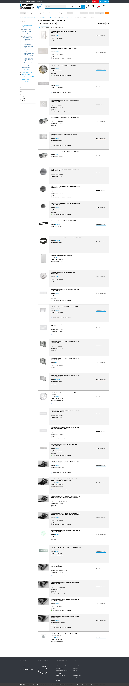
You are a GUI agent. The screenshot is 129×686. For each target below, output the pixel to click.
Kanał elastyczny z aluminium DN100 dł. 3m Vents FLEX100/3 (65, 117)
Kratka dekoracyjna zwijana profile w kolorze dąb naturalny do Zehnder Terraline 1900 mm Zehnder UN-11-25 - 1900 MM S (65, 514)
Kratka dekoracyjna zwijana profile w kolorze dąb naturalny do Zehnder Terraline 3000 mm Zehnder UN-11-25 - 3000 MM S (65, 496)
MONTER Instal (83, 13)
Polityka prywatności (60, 673)
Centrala (75, 677)
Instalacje (39, 13)
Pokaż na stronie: (101, 23)
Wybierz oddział (26, 666)
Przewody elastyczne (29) (28, 47)
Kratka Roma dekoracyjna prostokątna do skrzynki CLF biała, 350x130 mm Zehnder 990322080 (65, 428)
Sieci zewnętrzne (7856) (27, 72)
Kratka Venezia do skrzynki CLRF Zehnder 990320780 (63, 65)
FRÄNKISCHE (57, 224)
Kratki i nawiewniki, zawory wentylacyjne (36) (28, 59)
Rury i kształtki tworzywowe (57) (28, 43)
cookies (33, 684)
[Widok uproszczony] (51, 27)
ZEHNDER (57, 51)
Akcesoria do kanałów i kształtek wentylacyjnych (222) (29, 54)
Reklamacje (58, 677)
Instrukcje (58, 680)
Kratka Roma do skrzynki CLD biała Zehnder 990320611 (64, 48)
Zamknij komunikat (103, 684)
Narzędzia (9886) (25, 79)
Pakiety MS (69, 13)
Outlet (106, 13)
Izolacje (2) (25, 33)
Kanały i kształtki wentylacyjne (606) (27, 37)
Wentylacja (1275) (26, 31)
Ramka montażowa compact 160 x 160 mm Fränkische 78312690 (66, 238)
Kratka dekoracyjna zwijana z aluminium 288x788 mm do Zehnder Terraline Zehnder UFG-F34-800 (66, 462)
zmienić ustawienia (92, 684)
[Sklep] (31, 8)
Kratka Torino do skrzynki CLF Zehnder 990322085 (63, 83)
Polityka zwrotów (59, 668)
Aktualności (76, 665)
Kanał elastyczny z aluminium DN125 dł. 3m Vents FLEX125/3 (65, 151)
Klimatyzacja (55, 13)
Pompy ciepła (62, 13)
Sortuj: (39, 23)
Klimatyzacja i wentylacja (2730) (27, 26)
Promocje (75, 668)
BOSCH (56, 257)
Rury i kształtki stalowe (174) (29, 50)
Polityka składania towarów (62, 670)
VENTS (56, 35)
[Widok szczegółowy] (39, 27)
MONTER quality (99, 13)
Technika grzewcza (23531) (28, 76)
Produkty (23, 13)
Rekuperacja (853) (26, 67)
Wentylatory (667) (27, 65)
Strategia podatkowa (60, 675)
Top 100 (91, 13)
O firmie (75, 673)
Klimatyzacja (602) (26, 29)
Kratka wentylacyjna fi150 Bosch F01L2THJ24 (61, 255)
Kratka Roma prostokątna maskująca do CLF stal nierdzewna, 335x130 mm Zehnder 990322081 (65, 410)
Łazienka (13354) (25, 69)
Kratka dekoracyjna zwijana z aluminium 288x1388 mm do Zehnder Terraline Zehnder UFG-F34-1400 (64, 479)
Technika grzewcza (31, 13)
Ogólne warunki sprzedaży (61, 665)
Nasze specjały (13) (26, 81)
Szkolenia (75, 670)
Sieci (44, 13)
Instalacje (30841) (26, 74)
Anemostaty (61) (28, 62)
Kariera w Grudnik (77, 675)
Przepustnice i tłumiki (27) (29, 40)
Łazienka (49, 13)
